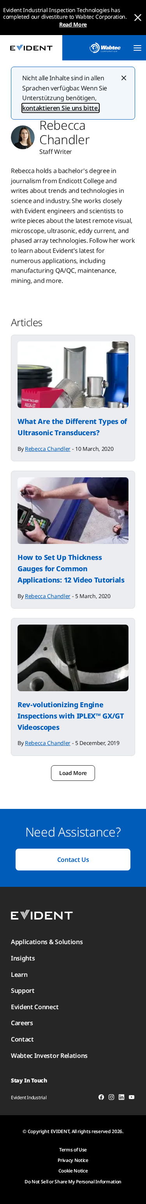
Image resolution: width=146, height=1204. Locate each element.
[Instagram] (111, 1098)
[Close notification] (138, 17)
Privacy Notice (73, 1160)
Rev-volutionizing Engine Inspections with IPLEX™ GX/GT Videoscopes (71, 716)
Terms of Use (73, 1149)
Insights (23, 958)
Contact (22, 1039)
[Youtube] (131, 1098)
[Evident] (31, 47)
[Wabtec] (105, 47)
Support (23, 990)
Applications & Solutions (47, 941)
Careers (22, 1023)
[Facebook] (101, 1098)
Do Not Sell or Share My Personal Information (73, 1181)
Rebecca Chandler (47, 448)
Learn (19, 974)
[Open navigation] (137, 48)
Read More (73, 24)
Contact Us (73, 859)
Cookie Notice (73, 1170)
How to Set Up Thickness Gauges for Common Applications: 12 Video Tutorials (71, 568)
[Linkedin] (121, 1098)
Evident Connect (34, 1007)
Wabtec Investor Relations (49, 1055)
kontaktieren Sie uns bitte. (60, 108)
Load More (73, 773)
